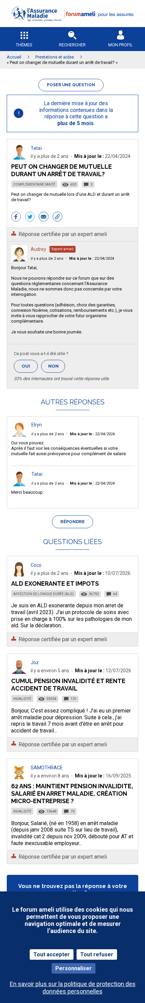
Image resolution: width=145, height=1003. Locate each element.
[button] (72, 25)
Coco (36, 565)
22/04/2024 (91, 258)
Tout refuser (96, 954)
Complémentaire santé (34, 184)
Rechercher (72, 44)
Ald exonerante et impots (55, 583)
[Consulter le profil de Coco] (19, 575)
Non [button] (56, 368)
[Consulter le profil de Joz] (19, 672)
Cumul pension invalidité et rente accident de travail (68, 684)
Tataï (36, 148)
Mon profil (120, 44)
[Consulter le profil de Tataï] (19, 158)
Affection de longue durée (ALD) (43, 594)
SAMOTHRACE (47, 767)
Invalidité (22, 699)
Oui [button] (30, 366)
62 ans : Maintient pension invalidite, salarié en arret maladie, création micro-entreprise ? (72, 793)
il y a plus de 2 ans (47, 258)
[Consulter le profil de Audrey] (19, 259)
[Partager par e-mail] (44, 217)
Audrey (38, 249)
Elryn (36, 424)
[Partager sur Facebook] (16, 217)
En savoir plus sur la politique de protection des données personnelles (73, 987)
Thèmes (24, 44)
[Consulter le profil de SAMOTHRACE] (19, 777)
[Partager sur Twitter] (30, 217)
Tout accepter (51, 954)
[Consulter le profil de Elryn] (19, 435)
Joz (35, 662)
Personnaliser (73, 968)
